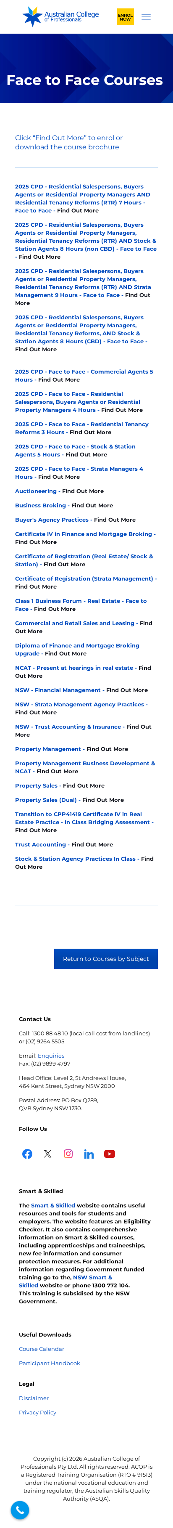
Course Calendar (41, 1348)
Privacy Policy (37, 1412)
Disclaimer (34, 1398)
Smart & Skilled (53, 1205)
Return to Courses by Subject (106, 959)
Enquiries (51, 1055)
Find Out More (78, 210)
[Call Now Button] (20, 1510)
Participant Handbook (49, 1363)
